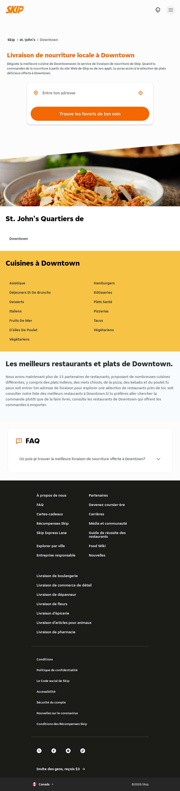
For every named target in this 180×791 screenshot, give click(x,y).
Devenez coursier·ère (107, 504)
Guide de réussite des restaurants (107, 534)
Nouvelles (97, 555)
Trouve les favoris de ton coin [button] (90, 114)
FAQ (40, 504)
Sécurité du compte (51, 702)
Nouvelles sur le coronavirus (57, 713)
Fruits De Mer (20, 320)
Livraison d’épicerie (53, 613)
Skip (11, 39)
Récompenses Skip (53, 523)
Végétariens (104, 329)
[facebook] (55, 754)
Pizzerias (101, 311)
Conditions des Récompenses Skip (62, 724)
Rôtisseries (103, 292)
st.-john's (27, 39)
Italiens (15, 311)
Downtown (49, 39)
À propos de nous (51, 495)
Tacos (98, 320)
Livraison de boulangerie (57, 575)
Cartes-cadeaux (50, 514)
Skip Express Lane (52, 532)
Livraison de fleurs (52, 603)
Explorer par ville (51, 545)
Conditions (45, 659)
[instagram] (70, 754)
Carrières (96, 514)
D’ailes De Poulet (23, 329)
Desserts (16, 301)
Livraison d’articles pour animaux (64, 622)
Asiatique (17, 283)
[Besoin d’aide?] (158, 10)
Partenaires (98, 495)
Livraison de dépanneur (56, 594)
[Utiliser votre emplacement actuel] (140, 93)
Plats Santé (103, 301)
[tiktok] (84, 754)
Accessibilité (46, 691)
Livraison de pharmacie (56, 632)
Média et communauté (108, 523)
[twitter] (41, 754)
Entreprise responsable (56, 555)
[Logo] (16, 10)
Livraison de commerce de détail (64, 585)
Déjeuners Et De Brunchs (30, 292)
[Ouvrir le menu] (170, 10)
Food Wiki (97, 545)
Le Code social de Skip (53, 681)
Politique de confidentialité (57, 670)
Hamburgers (104, 283)
